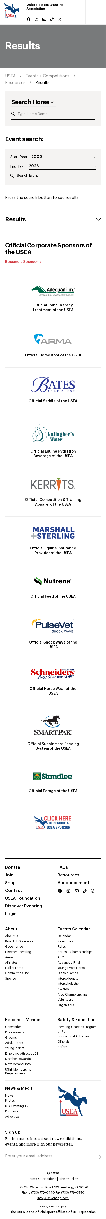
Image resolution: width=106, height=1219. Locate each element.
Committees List (17, 973)
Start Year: (19, 157)
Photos (10, 1100)
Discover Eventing (23, 906)
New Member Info (18, 1064)
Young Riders (14, 1048)
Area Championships (72, 994)
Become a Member (23, 1020)
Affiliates (11, 962)
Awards (63, 989)
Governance (14, 946)
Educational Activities (73, 1036)
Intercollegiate (68, 978)
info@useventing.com (53, 1198)
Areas (9, 957)
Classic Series (68, 973)
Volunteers (65, 999)
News (9, 1095)
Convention (13, 1027)
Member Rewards (18, 1059)
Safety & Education (77, 1020)
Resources (15, 83)
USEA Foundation (22, 898)
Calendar (64, 936)
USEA (10, 76)
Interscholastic (68, 983)
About (11, 929)
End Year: (18, 167)
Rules (62, 946)
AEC (61, 957)
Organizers (66, 1005)
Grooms (11, 1037)
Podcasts (11, 1111)
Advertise (12, 1116)
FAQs (63, 867)
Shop (10, 883)
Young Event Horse (71, 968)
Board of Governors (19, 941)
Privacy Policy (68, 1178)
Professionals (14, 1032)
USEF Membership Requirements (18, 1071)
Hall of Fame (14, 968)
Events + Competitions (47, 76)
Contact (13, 891)
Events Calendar (74, 929)
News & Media (19, 1088)
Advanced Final (69, 962)
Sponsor (11, 978)
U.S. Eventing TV (17, 1106)
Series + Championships (75, 952)
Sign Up (12, 1132)
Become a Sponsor (21, 262)
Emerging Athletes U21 (21, 1053)
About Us (11, 936)
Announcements (75, 883)
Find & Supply (57, 1206)
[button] (53, 219)
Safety (62, 1046)
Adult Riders (14, 1043)
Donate (12, 867)
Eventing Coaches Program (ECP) (77, 1029)
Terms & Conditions (42, 1178)
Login (10, 914)
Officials (63, 1041)
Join (9, 875)
